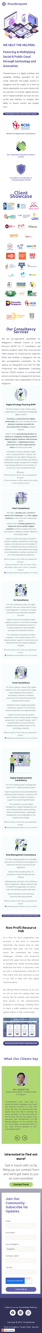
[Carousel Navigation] (21, 1138)
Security (35, 1327)
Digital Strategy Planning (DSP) (21, 404)
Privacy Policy (25, 1327)
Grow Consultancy (21, 683)
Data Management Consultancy (21, 855)
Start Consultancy (21, 508)
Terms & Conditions (11, 1327)
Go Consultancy (21, 600)
